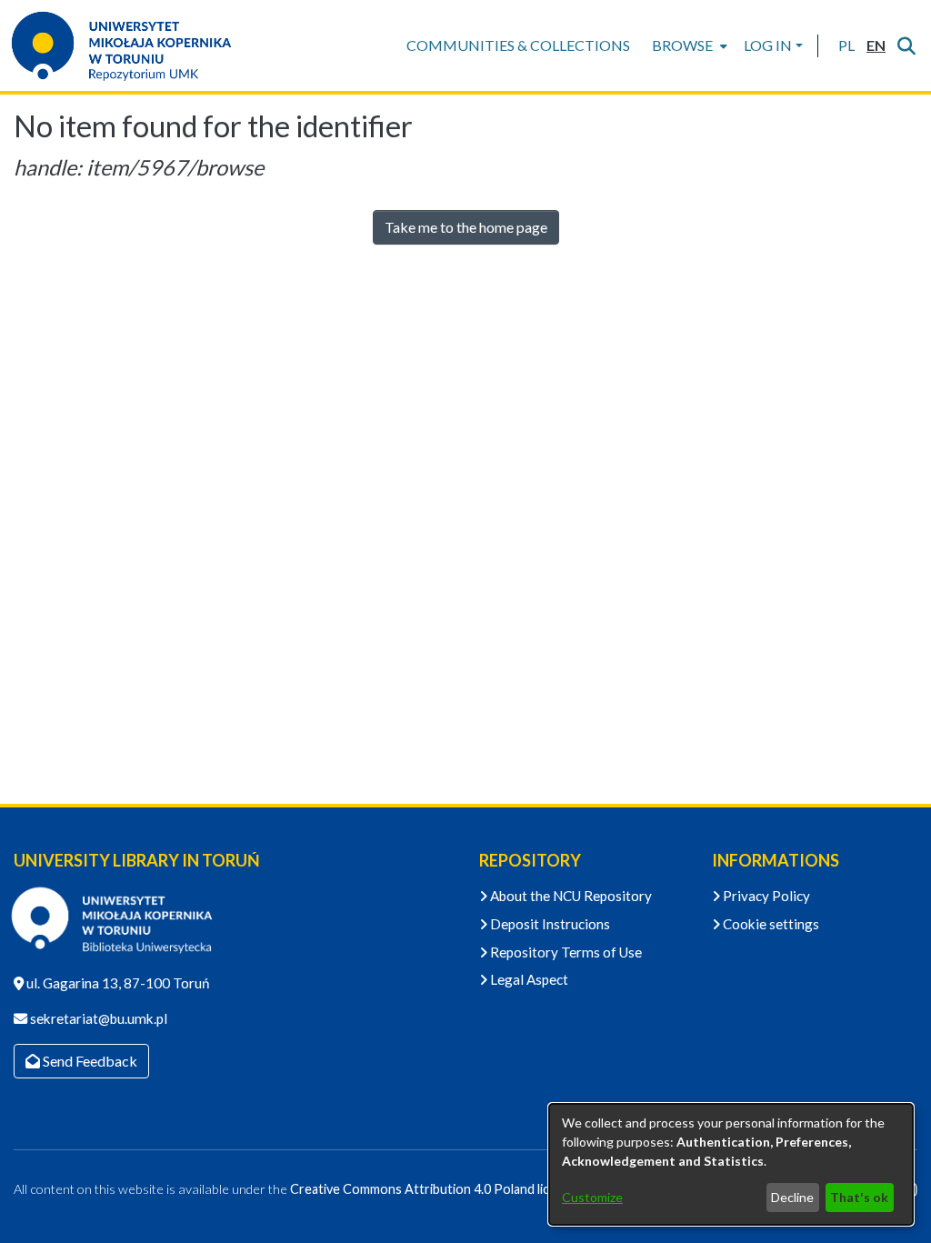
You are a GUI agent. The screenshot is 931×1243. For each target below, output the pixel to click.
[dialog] (731, 1164)
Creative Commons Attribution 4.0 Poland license (433, 1189)
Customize (592, 1197)
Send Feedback (88, 1060)
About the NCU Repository (569, 895)
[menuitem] (687, 45)
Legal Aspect (527, 979)
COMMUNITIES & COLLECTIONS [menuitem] (518, 45)
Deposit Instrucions (548, 924)
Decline (792, 1197)
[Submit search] (906, 45)
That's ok (859, 1197)
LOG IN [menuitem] (768, 45)
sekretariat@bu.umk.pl (97, 1018)
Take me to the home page (466, 227)
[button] (846, 45)
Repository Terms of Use (564, 952)
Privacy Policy (765, 895)
